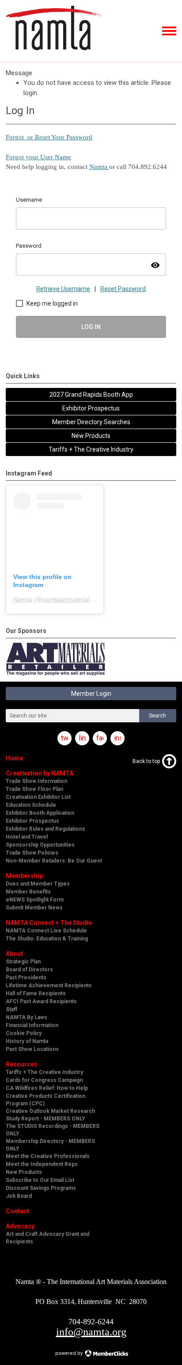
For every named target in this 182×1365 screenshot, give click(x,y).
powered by (69, 1353)
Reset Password (123, 288)
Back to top (146, 761)
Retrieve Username (63, 288)
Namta (99, 166)
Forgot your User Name (38, 157)
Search (157, 716)
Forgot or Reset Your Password (49, 137)
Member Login (91, 693)
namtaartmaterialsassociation (83, 599)
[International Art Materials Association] (54, 54)
